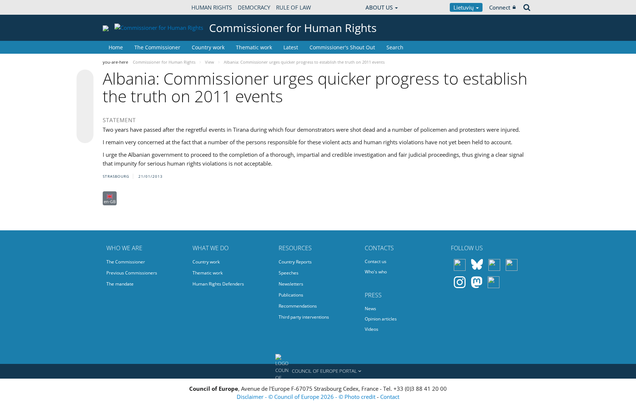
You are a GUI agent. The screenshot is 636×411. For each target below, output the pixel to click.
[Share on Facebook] (85, 106)
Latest (290, 47)
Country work (208, 47)
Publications (291, 295)
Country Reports (295, 262)
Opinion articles (381, 319)
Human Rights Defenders (218, 284)
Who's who (376, 272)
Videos (371, 329)
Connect (499, 7)
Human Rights (211, 7)
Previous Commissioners (131, 273)
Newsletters (291, 284)
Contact (389, 396)
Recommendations (298, 306)
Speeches (288, 273)
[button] (318, 371)
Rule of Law (293, 7)
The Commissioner (157, 47)
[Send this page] (85, 134)
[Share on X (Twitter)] (85, 92)
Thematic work (254, 47)
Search (394, 47)
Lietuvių (464, 7)
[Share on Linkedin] (85, 120)
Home (116, 47)
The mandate (120, 284)
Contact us (375, 261)
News (370, 308)
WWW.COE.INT (121, 7)
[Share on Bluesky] (85, 78)
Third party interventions (304, 317)
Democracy (254, 7)
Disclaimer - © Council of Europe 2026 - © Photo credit (307, 396)
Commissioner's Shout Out (342, 47)
